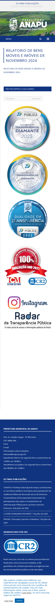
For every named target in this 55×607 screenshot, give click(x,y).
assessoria (23, 562)
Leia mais (26, 592)
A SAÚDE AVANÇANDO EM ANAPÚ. (27, 6)
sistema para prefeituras (38, 559)
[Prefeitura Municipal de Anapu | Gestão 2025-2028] (27, 24)
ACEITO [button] (19, 600)
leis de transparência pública (16, 569)
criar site (20, 559)
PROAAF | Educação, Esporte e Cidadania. (21, 519)
